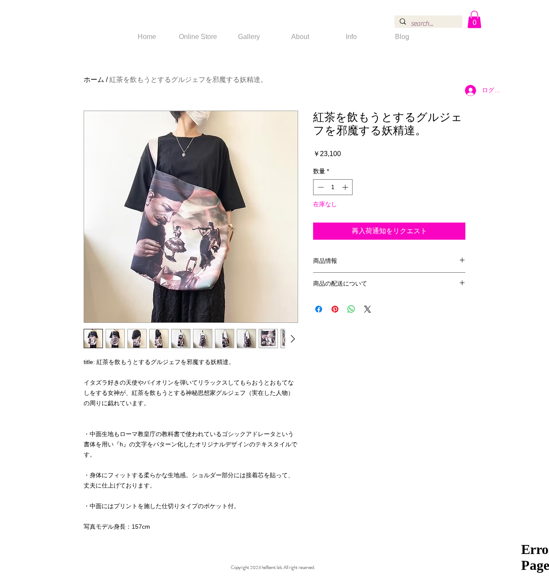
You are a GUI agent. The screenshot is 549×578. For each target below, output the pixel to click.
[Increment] (346, 187)
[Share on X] (367, 309)
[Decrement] (319, 187)
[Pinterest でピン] (335, 309)
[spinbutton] (333, 187)
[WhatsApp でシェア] (351, 309)
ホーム (94, 79)
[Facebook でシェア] (319, 309)
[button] (474, 19)
